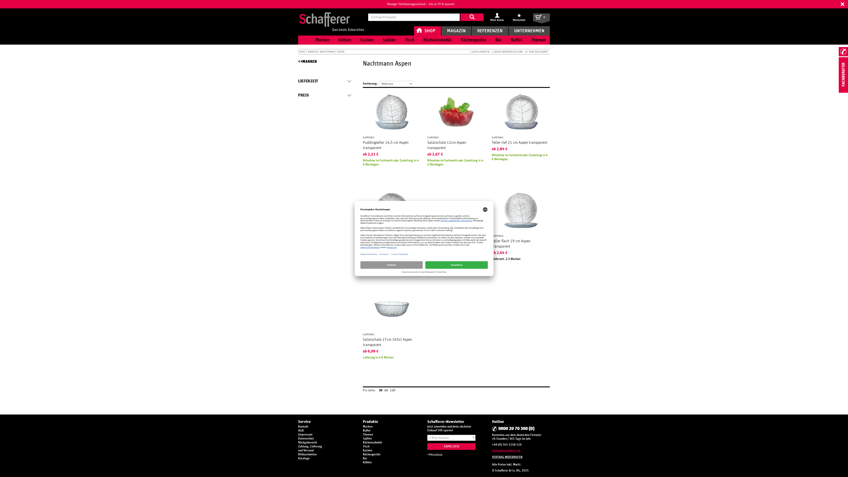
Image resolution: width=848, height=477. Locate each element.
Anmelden (451, 446)
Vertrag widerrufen (507, 457)
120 (392, 390)
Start (302, 51)
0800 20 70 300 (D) (516, 428)
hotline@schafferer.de (506, 450)
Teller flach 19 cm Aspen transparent (511, 243)
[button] (842, 4)
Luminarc (369, 137)
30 (380, 390)
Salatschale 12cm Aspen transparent (446, 145)
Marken (313, 51)
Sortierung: (370, 83)
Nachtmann (327, 51)
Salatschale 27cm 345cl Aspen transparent (387, 342)
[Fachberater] (843, 91)
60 (386, 390)
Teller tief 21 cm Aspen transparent (519, 143)
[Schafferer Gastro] (331, 17)
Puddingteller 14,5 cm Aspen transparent (386, 145)
